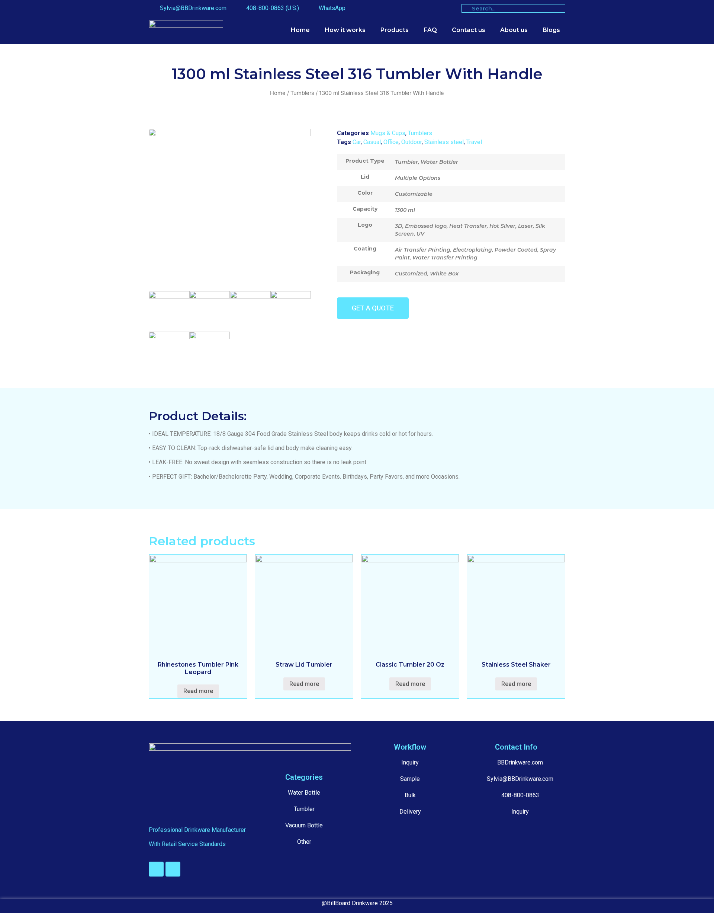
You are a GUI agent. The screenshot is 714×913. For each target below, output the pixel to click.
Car (357, 142)
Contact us (468, 29)
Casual (372, 142)
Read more (198, 691)
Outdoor (411, 142)
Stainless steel (444, 142)
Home (300, 29)
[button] (373, 308)
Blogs (551, 29)
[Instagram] (172, 869)
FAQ (430, 29)
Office (391, 142)
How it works (345, 29)
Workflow (410, 747)
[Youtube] (156, 869)
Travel (474, 142)
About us (514, 29)
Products (394, 29)
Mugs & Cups (387, 133)
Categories (304, 777)
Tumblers (302, 93)
